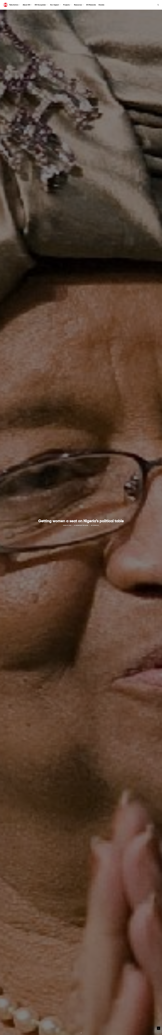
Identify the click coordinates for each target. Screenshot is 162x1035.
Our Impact (54, 5)
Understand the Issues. (81, 525)
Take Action (13, 5)
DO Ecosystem (40, 5)
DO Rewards (91, 5)
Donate (101, 5)
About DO (26, 5)
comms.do (96, 525)
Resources (78, 5)
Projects (66, 5)
